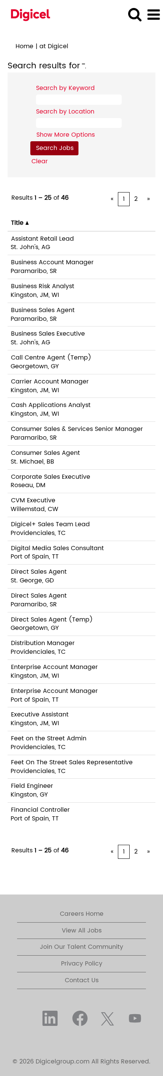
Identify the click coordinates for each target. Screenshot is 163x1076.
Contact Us (82, 980)
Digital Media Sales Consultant (57, 548)
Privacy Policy (81, 964)
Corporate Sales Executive (50, 477)
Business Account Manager (52, 262)
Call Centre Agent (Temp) (51, 358)
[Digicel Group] (27, 14)
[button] (153, 15)
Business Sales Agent (43, 310)
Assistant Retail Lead (42, 239)
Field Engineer (32, 786)
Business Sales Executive (48, 334)
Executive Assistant (40, 714)
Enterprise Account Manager (54, 667)
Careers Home (81, 914)
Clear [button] (39, 161)
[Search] (134, 14)
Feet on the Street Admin (48, 738)
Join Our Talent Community (81, 947)
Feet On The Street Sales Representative (72, 762)
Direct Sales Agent (39, 572)
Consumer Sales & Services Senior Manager (77, 429)
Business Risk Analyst (42, 286)
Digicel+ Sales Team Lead (50, 524)
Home (24, 46)
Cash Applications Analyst (51, 405)
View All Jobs (82, 931)
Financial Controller (40, 810)
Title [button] (18, 223)
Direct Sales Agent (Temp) (52, 620)
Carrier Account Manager (50, 382)
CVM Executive (33, 500)
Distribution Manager (43, 643)
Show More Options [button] (65, 135)
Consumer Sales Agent (45, 453)
